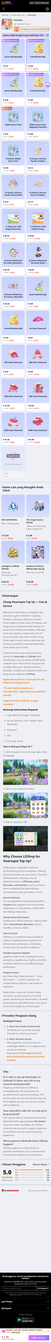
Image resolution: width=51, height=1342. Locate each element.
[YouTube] (22, 1333)
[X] (29, 1333)
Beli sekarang (39, 1338)
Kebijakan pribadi (15, 1294)
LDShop (5, 15)
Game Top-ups (18, 15)
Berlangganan (42, 1288)
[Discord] (14, 1333)
